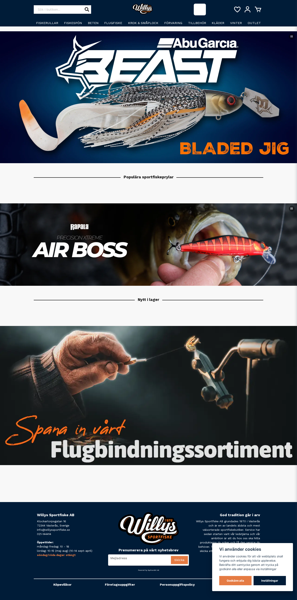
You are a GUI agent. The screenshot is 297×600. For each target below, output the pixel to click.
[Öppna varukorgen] (258, 9)
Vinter (236, 23)
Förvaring (173, 23)
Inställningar (269, 580)
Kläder (218, 23)
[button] (292, 36)
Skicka (179, 560)
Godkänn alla (235, 580)
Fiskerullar (47, 23)
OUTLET (254, 23)
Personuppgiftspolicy (177, 584)
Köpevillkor (62, 584)
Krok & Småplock (143, 23)
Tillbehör (197, 23)
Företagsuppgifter (120, 584)
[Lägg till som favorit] (237, 9)
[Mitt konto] (247, 9)
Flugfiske (113, 23)
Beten (93, 23)
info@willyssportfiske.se (53, 529)
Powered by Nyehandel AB (148, 570)
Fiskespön (73, 23)
